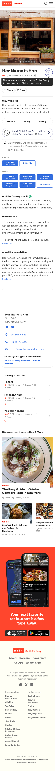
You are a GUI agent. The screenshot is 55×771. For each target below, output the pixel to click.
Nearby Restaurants (11, 697)
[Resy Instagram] (20, 684)
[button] (46, 3)
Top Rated (9, 706)
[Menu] (50, 3)
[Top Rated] (9, 82)
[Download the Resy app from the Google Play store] (39, 633)
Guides (8, 717)
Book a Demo (34, 696)
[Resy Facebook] (31, 684)
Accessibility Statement (26, 762)
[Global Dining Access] (49, 72)
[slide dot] (20, 62)
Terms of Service (29, 760)
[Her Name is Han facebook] (6, 327)
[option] (27, 37)
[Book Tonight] (3, 82)
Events (8, 713)
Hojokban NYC (13, 395)
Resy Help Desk (35, 713)
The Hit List (10, 721)
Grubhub (36, 361)
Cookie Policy (43, 760)
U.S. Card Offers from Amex (12, 730)
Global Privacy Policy (13, 760)
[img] (3, 79)
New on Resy (11, 710)
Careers (24, 658)
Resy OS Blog (34, 710)
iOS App (18, 663)
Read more (7, 243)
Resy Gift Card (12, 741)
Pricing (31, 706)
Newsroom (39, 658)
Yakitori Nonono (14, 411)
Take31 (8, 382)
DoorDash (25, 361)
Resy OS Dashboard (36, 717)
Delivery (16, 361)
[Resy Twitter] (26, 684)
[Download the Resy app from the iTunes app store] (16, 633)
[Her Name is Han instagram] (12, 327)
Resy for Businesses (33, 701)
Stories (8, 725)
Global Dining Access (11, 736)
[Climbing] (6, 82)
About (13, 658)
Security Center (12, 745)
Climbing (9, 702)
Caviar (8, 361)
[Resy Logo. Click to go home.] (7, 3)
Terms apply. (46, 207)
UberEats (9, 363)
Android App (33, 663)
